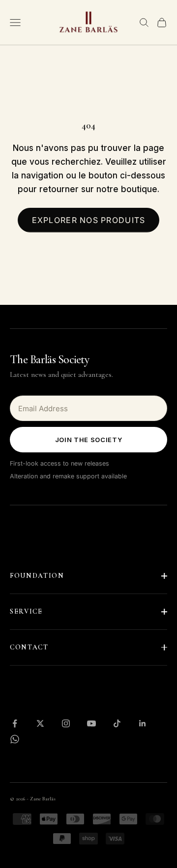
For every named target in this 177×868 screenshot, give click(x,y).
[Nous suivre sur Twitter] (40, 723)
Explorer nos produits (89, 220)
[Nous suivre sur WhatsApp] (15, 739)
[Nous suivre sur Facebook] (15, 723)
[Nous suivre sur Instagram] (66, 723)
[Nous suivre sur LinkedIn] (143, 723)
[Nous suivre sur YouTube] (91, 723)
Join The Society (88, 440)
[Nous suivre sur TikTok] (117, 723)
